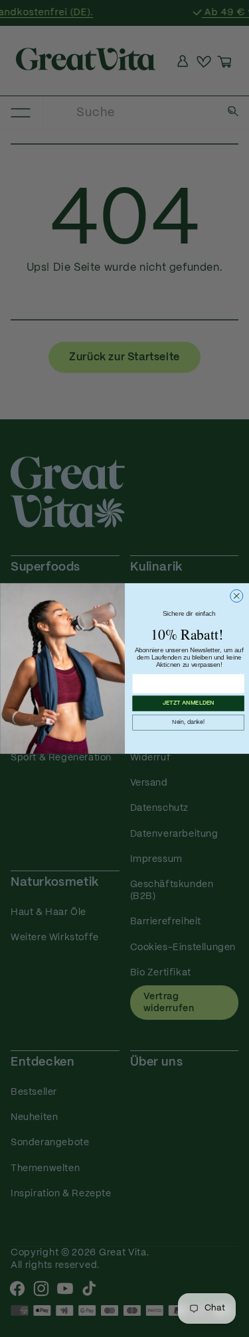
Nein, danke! (188, 722)
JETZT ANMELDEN (188, 703)
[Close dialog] (236, 596)
